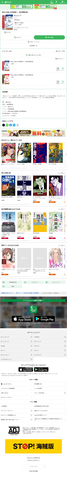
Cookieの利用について (40, 415)
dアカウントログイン (7, 397)
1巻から (57, 58)
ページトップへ (33, 466)
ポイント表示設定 (39, 393)
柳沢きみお (16, 15)
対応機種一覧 (38, 384)
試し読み (9, 32)
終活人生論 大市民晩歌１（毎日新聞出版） (22, 61)
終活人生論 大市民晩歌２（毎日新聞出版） (22, 75)
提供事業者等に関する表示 (41, 406)
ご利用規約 (4, 406)
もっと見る (61, 173)
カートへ (18, 37)
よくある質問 (38, 388)
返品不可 (15, 29)
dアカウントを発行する (33, 457)
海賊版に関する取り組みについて (10, 419)
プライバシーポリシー (7, 410)
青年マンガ (10, 106)
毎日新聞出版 (10, 104)
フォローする (20, 15)
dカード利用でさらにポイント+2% (21, 27)
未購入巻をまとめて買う (35, 55)
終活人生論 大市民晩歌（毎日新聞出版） (17, 111)
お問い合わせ (4, 393)
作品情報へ (33, 45)
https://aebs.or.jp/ (27, 433)
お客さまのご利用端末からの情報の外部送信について (48, 419)
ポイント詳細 (18, 24)
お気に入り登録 (61, 51)
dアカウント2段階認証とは (8, 415)
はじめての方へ (7, 384)
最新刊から (62, 58)
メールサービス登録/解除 (8, 388)
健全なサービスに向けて (41, 410)
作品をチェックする (34, 41)
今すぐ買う (51, 37)
